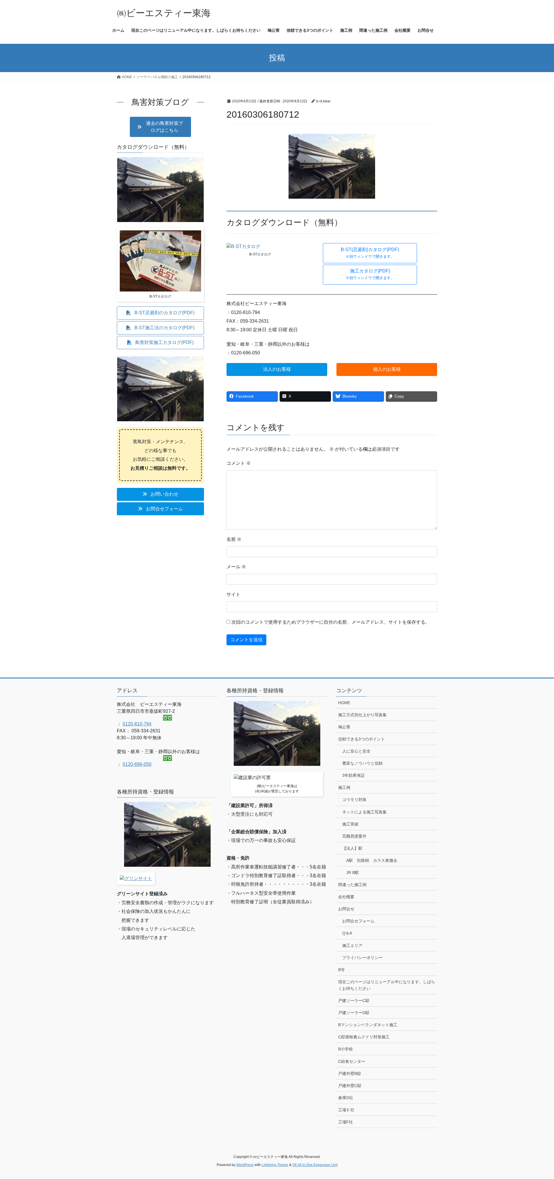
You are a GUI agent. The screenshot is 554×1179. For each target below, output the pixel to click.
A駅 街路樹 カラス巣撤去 (371, 860)
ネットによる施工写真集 (364, 812)
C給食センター (351, 1061)
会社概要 (346, 896)
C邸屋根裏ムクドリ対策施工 (364, 1037)
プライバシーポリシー (362, 957)
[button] (370, 253)
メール (236, 566)
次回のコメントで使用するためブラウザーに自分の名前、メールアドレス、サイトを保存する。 (330, 622)
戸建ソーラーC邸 (353, 1000)
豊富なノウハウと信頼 (362, 763)
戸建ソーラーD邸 (353, 1012)
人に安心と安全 (356, 751)
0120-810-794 (137, 723)
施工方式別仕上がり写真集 (362, 714)
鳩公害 (344, 727)
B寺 (341, 969)
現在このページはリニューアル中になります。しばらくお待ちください (386, 985)
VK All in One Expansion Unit (315, 1165)
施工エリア (352, 945)
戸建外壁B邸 (349, 1073)
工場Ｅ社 (346, 1109)
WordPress (245, 1165)
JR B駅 (352, 872)
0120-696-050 (137, 764)
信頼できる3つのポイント (361, 739)
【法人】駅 (352, 848)
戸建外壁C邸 (349, 1085)
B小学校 (345, 1049)
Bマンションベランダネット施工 (367, 1024)
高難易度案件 (354, 836)
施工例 (344, 787)
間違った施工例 (352, 884)
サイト (233, 594)
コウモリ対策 (354, 799)
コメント (239, 463)
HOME (344, 702)
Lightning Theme (275, 1165)
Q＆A (347, 933)
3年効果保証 (353, 775)
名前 (234, 539)
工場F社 (345, 1122)
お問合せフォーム (358, 921)
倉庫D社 (345, 1097)
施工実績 (350, 824)
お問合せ (346, 909)
